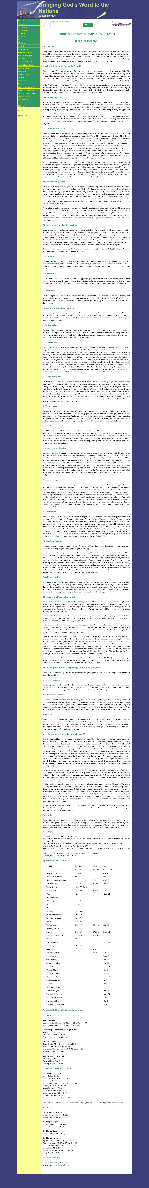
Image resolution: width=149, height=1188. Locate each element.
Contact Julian (23, 115)
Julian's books (22, 111)
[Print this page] (45, 24)
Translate (127, 26)
